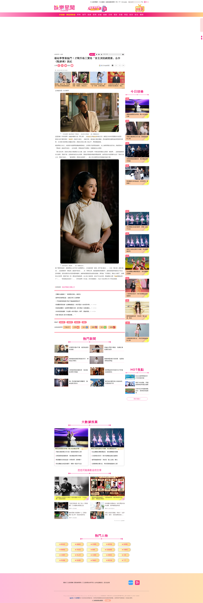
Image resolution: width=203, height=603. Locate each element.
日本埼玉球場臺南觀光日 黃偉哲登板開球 (142, 390)
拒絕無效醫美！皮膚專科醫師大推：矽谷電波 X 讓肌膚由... (73, 308)
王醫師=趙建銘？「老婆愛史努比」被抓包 (68, 294)
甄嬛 (116, 276)
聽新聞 (92, 54)
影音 (131, 14)
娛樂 (62, 54)
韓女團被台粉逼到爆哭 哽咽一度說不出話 (69, 463)
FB (117, 2)
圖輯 (142, 14)
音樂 (121, 14)
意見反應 (107, 582)
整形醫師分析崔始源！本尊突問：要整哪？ (69, 459)
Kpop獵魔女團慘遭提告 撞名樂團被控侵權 (105, 452)
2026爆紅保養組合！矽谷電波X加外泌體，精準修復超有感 (115, 504)
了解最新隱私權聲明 (98, 600)
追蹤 (93, 327)
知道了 (108, 600)
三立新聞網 (94, 2)
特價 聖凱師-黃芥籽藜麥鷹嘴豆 (65, 315)
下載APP (67, 327)
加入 (84, 327)
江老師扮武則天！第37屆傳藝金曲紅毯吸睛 (105, 456)
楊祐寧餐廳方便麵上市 (68, 287)
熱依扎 (90, 136)
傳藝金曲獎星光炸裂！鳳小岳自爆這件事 (67, 448)
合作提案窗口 (99, 582)
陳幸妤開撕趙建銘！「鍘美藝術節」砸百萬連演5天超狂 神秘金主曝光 (107, 498)
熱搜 (89, 14)
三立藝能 (102, 2)
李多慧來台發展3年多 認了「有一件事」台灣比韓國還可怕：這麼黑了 (98, 85)
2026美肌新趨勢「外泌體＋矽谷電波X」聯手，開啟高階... (73, 311)
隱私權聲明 (77, 582)
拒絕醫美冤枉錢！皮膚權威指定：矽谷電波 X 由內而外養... (73, 304)
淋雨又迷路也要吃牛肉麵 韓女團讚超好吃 (104, 448)
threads (124, 2)
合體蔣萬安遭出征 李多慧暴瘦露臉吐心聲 (105, 463)
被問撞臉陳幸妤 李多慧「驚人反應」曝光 (105, 459)
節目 (136, 14)
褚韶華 (71, 139)
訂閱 (75, 327)
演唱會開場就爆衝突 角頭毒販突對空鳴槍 (69, 456)
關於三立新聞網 (68, 582)
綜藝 (100, 14)
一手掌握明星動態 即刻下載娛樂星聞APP (68, 301)
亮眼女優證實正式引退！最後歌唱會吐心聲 (69, 452)
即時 (79, 14)
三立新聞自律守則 (88, 582)
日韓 (110, 14)
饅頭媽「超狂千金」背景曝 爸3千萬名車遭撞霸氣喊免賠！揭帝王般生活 (63, 85)
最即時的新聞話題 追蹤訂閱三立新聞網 (68, 298)
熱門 (84, 14)
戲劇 (105, 14)
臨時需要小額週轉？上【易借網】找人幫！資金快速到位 (77, 514)
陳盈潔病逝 (71, 14)
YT (120, 2)
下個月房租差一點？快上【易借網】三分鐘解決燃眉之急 (78, 504)
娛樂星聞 (56, 54)
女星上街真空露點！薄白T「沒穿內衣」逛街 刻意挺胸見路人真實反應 (114, 514)
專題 (126, 14)
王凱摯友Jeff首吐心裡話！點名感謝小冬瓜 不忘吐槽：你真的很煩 (71, 498)
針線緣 (62, 14)
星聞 (95, 14)
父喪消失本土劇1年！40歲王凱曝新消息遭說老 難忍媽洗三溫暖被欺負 (116, 85)
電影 (115, 14)
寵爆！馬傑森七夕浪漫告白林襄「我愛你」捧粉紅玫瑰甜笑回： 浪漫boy (80, 85)
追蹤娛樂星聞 (110, 2)
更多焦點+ (137, 399)
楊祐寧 (95, 136)
